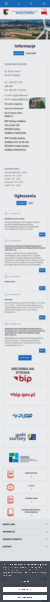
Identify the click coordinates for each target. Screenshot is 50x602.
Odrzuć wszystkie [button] (25, 590)
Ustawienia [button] (25, 582)
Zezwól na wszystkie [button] (25, 597)
